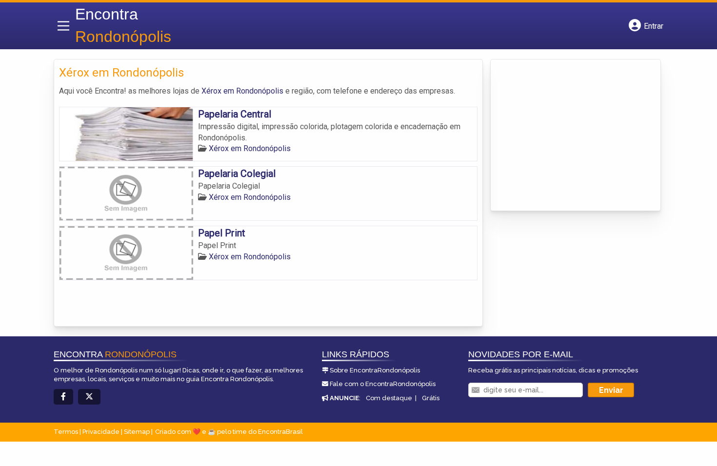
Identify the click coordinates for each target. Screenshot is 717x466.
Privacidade (101, 431)
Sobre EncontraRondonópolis (375, 370)
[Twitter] (89, 397)
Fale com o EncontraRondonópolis (383, 384)
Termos (66, 431)
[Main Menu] (63, 26)
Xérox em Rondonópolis (242, 91)
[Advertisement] (569, 130)
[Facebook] (63, 397)
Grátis (430, 398)
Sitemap (137, 431)
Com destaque (389, 398)
